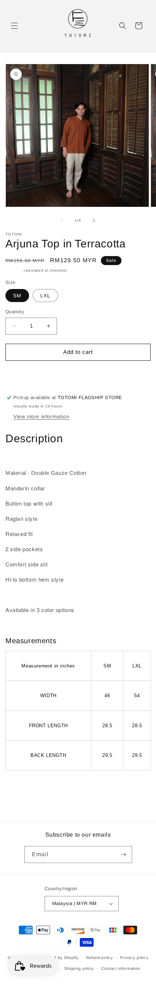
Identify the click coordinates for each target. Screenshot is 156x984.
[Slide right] (94, 221)
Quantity (14, 311)
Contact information (120, 968)
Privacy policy (134, 957)
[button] (14, 26)
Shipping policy (79, 968)
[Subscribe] (124, 854)
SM (17, 295)
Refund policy (99, 957)
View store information (41, 416)
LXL (45, 295)
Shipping (13, 270)
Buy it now (78, 373)
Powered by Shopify (59, 957)
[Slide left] (62, 221)
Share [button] (20, 787)
